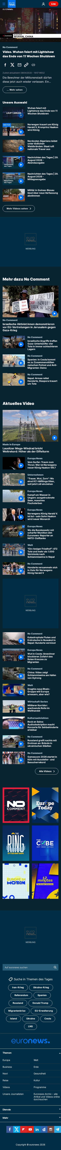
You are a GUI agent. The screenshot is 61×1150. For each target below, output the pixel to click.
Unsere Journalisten (13, 1094)
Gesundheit (40, 1073)
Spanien (42, 995)
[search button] (55, 967)
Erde (36, 1066)
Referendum (21, 995)
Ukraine (30, 1018)
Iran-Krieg (18, 987)
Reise (5, 1080)
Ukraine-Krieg (41, 987)
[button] (19, 208)
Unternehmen (35, 474)
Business (7, 1066)
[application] (30, 25)
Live (53, 3)
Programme (40, 1087)
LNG (30, 1026)
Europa (6, 1060)
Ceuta (47, 1018)
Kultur (37, 1080)
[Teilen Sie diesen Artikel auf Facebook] (5, 65)
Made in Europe (11, 444)
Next (5, 1073)
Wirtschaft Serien (37, 701)
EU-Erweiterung (44, 1010)
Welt (30, 545)
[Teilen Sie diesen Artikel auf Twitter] (12, 65)
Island (13, 1018)
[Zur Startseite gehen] (12, 4)
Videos (6, 1087)
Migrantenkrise (16, 1010)
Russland (18, 1003)
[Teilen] (19, 65)
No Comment (10, 320)
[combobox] (30, 967)
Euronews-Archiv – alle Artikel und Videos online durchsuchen (47, 1097)
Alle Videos (45, 771)
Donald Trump (40, 1003)
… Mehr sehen (15, 89)
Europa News (34, 458)
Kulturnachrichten (37, 718)
